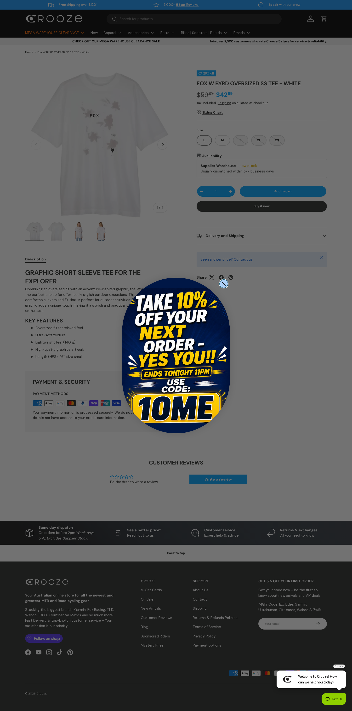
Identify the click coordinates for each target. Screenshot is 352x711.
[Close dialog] (224, 284)
